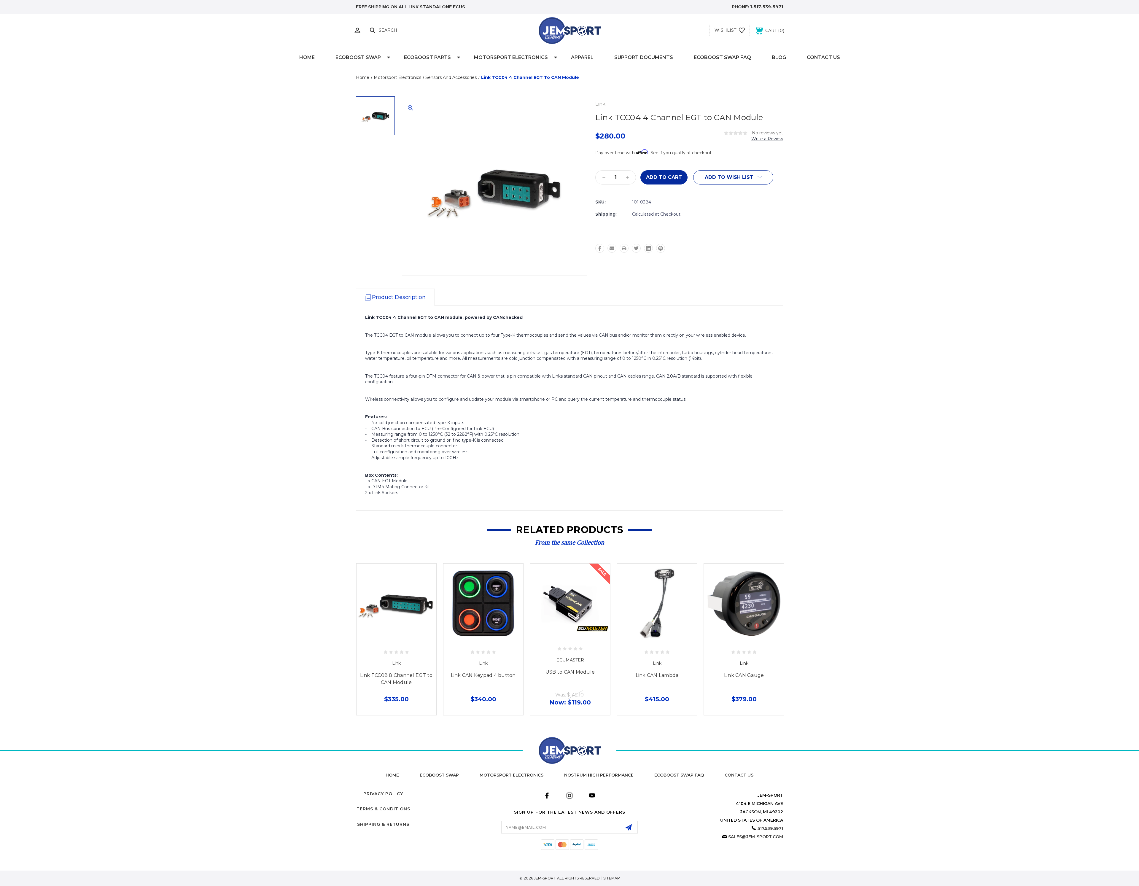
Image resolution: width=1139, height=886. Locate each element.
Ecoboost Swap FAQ (722, 57)
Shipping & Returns (383, 824)
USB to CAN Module (570, 672)
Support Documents (643, 57)
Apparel (582, 57)
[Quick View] (389, 640)
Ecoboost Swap (439, 775)
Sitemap (611, 878)
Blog (779, 57)
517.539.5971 (770, 828)
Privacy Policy (383, 793)
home (392, 775)
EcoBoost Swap (358, 57)
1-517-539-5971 (766, 6)
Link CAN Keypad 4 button (483, 675)
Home (307, 57)
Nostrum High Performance (599, 775)
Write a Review (767, 138)
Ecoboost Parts (427, 57)
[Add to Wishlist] (403, 640)
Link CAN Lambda (657, 675)
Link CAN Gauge (744, 675)
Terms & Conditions (383, 809)
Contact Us (823, 57)
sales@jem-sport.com (755, 836)
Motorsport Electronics (511, 57)
